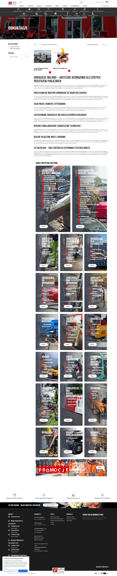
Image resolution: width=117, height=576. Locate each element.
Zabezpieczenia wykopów (87, 186)
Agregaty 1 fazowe (97, 286)
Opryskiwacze (71, 335)
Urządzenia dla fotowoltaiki (96, 242)
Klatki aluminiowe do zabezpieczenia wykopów (72, 287)
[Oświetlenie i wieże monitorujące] (97, 9)
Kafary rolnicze (47, 366)
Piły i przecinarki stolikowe (87, 221)
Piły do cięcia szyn (48, 191)
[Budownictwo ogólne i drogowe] (36, 13)
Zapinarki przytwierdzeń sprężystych (53, 204)
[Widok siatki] (35, 44)
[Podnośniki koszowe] (67, 13)
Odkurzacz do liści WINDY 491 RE (60, 68)
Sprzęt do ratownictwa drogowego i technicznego (70, 257)
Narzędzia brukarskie (86, 219)
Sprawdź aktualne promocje (78, 466)
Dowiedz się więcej (50, 72)
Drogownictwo (86, 196)
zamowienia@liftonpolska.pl (19, 555)
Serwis (94, 438)
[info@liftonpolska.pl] (9, 521)
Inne (44, 302)
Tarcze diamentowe (85, 222)
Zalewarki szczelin (85, 210)
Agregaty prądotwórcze (23, 15)
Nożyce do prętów (73, 261)
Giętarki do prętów (73, 252)
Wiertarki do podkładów (50, 189)
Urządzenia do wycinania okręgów (89, 204)
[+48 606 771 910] (9, 545)
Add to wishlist (49, 50)
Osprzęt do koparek (85, 179)
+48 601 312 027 (15, 530)
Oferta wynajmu (48, 435)
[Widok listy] (38, 44)
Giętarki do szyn (47, 194)
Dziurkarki (71, 249)
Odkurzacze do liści (14, 46)
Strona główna (11, 18)
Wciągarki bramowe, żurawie (88, 181)
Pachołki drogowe (73, 402)
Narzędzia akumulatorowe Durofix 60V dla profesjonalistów (47, 252)
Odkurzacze (71, 340)
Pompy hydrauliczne (97, 367)
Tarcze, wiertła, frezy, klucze (51, 206)
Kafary (46, 15)
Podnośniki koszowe (67, 15)
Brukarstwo (85, 216)
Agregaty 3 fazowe (97, 288)
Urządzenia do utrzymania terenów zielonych (48, 395)
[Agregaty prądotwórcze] (24, 13)
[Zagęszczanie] (75, 9)
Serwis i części (95, 434)
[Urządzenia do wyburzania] (18, 9)
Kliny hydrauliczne (48, 295)
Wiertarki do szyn (48, 187)
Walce (94, 335)
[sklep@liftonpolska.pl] (9, 540)
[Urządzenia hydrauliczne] (48, 9)
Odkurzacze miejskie (15, 48)
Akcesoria (84, 15)
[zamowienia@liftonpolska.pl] (9, 555)
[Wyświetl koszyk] (108, 2)
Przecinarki (71, 362)
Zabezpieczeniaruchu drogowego (72, 392)
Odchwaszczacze (72, 337)
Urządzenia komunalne (22, 18)
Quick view (49, 55)
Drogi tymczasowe (48, 185)
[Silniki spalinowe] (76, 13)
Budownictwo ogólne (88, 177)
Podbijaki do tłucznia (49, 198)
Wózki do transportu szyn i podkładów (54, 179)
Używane (95, 388)
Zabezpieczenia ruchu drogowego (89, 212)
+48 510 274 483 (15, 534)
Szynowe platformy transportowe (53, 181)
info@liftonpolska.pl (17, 521)
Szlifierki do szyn (48, 202)
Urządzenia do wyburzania (48, 281)
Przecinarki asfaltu (85, 208)
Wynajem (47, 432)
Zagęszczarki (83, 206)
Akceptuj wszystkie (23, 571)
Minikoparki (83, 203)
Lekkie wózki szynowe (49, 177)
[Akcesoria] (84, 13)
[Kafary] (46, 13)
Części (94, 398)
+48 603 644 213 (15, 526)
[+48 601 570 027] (9, 549)
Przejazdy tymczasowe (49, 183)
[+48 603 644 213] (9, 526)
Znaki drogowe (72, 404)
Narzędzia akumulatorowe (87, 185)
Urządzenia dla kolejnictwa (93, 15)
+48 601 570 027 (15, 549)
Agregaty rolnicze (97, 295)
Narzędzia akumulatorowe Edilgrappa (72, 242)
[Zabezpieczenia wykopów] (84, 9)
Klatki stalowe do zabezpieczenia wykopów (72, 292)
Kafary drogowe (84, 201)
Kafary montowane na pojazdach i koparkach (48, 371)
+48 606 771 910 (15, 545)
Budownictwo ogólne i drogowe (36, 15)
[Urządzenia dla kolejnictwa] (93, 13)
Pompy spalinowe (97, 370)
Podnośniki (46, 200)
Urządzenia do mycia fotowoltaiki (55, 15)
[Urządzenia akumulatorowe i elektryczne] (62, 9)
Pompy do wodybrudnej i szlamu (95, 360)
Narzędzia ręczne (48, 208)
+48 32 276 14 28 (15, 516)
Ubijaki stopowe (96, 324)
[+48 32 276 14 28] (9, 516)
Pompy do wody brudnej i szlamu (89, 190)
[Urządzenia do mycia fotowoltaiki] (55, 13)
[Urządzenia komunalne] (29, 9)
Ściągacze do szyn (48, 196)
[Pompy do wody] (38, 9)
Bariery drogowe (72, 399)
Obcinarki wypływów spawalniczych (53, 192)
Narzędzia (95, 395)
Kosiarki (45, 408)
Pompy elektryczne (97, 373)
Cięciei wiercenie (72, 358)
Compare (49, 52)
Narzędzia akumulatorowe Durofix (48, 242)
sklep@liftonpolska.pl (17, 540)
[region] (15, 565)
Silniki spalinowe (77, 15)
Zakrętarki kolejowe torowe (51, 176)
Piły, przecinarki (84, 183)
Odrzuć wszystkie (13, 571)
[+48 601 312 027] (9, 530)
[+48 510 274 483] (9, 534)
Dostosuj (6, 571)
